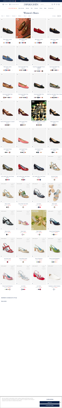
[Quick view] (1, 37)
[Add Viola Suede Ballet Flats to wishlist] (29, 46)
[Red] (8, 43)
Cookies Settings (49, 399)
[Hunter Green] (24, 70)
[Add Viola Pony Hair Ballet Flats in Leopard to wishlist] (45, 46)
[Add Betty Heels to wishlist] (61, 183)
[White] (53, 289)
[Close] (60, 402)
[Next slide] (14, 28)
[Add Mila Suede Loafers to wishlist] (29, 19)
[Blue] (5, 43)
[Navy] (7, 43)
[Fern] (52, 234)
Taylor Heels (23, 231)
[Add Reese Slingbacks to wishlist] (45, 238)
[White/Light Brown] (55, 289)
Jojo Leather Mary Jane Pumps (7, 176)
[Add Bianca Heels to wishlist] (14, 183)
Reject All (50, 402)
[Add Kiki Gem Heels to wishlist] (61, 156)
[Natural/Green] (24, 234)
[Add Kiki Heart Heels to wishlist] (14, 238)
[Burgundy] (21, 70)
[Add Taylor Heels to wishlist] (29, 211)
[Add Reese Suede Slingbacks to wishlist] (61, 211)
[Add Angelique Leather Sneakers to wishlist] (61, 266)
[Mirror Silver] (37, 207)
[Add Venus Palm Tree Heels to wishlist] (29, 183)
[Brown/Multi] (42, 71)
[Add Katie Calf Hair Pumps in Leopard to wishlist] (14, 101)
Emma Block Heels (23, 258)
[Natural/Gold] (54, 207)
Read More (4, 301)
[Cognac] (4, 43)
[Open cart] (59, 4)
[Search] (52, 4)
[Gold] (54, 179)
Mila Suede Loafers (23, 39)
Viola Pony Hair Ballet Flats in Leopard (39, 67)
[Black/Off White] (22, 70)
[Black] (9, 43)
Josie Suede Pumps (7, 149)
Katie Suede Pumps (23, 121)
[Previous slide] (1, 28)
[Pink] (27, 70)
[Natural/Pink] (22, 234)
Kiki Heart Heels (7, 258)
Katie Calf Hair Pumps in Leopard (7, 121)
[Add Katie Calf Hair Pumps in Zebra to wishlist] (45, 101)
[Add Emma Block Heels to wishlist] (29, 238)
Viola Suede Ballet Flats (23, 66)
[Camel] (23, 207)
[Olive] (6, 179)
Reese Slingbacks (39, 258)
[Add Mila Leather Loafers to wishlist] (14, 19)
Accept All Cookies (49, 405)
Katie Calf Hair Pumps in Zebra (38, 121)
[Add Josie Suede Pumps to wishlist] (14, 129)
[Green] (7, 152)
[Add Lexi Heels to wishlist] (45, 183)
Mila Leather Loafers (7, 39)
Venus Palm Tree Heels (23, 203)
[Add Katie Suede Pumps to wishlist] (29, 101)
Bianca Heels (7, 203)
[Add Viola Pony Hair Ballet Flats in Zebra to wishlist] (61, 74)
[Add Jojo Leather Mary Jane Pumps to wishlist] (14, 156)
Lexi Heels (39, 203)
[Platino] (23, 262)
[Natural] (8, 207)
